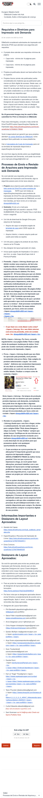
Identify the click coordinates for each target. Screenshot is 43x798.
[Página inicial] (8, 4)
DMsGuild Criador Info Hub (14, 14)
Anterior (6, 745)
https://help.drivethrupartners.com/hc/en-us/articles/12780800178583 (20, 127)
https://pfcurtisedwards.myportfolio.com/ (18, 709)
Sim (18, 734)
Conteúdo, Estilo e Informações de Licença (20, 17)
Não (27, 734)
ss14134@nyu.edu (24, 712)
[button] (39, 4)
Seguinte (37, 745)
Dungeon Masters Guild (10, 12)
